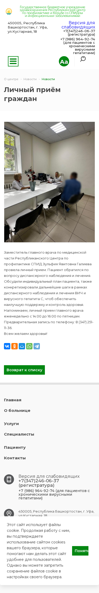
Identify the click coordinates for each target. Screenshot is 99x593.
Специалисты (19, 434)
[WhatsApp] (29, 346)
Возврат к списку (24, 370)
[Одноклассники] (14, 346)
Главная (12, 399)
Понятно (81, 550)
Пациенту (15, 447)
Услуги (11, 423)
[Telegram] (37, 346)
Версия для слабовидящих (78, 25)
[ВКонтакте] (7, 346)
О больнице (17, 410)
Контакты (15, 457)
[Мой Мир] (22, 346)
